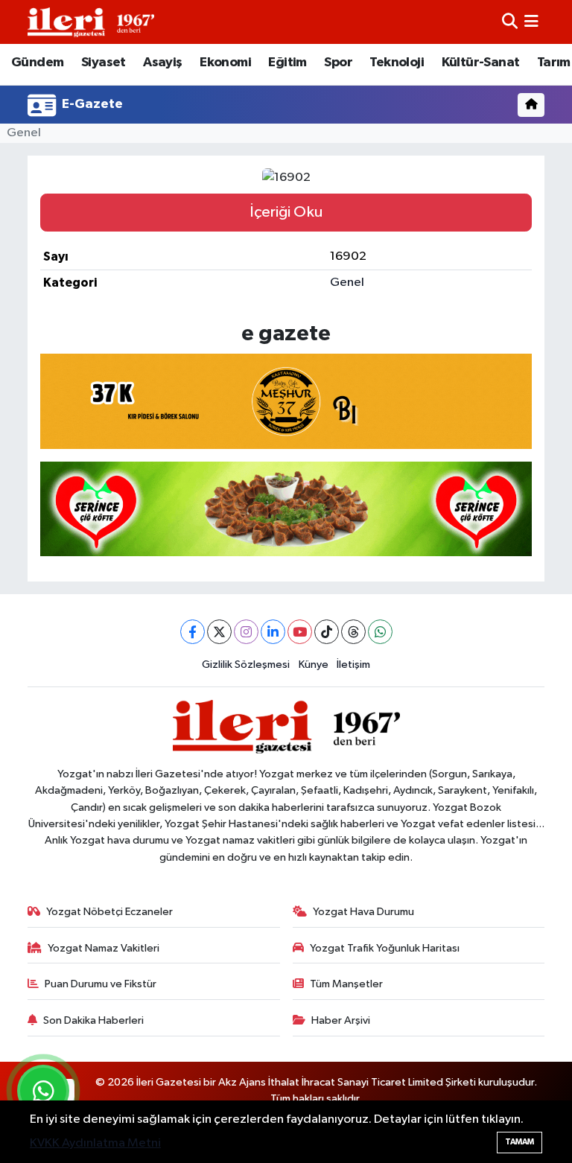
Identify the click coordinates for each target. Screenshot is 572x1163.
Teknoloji (396, 62)
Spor (338, 62)
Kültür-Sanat (481, 62)
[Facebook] (192, 631)
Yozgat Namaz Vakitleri (103, 948)
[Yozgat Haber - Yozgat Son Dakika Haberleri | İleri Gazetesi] (91, 22)
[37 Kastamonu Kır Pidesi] (286, 399)
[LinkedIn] (273, 631)
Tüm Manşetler (346, 984)
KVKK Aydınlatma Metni (95, 1143)
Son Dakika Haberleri (93, 1020)
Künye (313, 664)
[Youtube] (299, 631)
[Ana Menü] (531, 22)
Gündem (37, 62)
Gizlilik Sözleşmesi (246, 664)
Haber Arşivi (340, 1020)
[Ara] (510, 22)
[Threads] (353, 631)
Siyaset (103, 62)
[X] (219, 631)
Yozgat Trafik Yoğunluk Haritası (385, 948)
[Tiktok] (326, 631)
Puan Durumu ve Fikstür (100, 984)
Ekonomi (225, 62)
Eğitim (287, 62)
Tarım (554, 62)
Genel (24, 133)
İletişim (353, 664)
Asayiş (162, 62)
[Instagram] (246, 631)
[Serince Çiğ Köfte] (286, 507)
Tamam (519, 1142)
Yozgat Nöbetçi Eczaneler (109, 911)
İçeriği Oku (286, 212)
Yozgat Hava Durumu (363, 911)
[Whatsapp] (380, 631)
